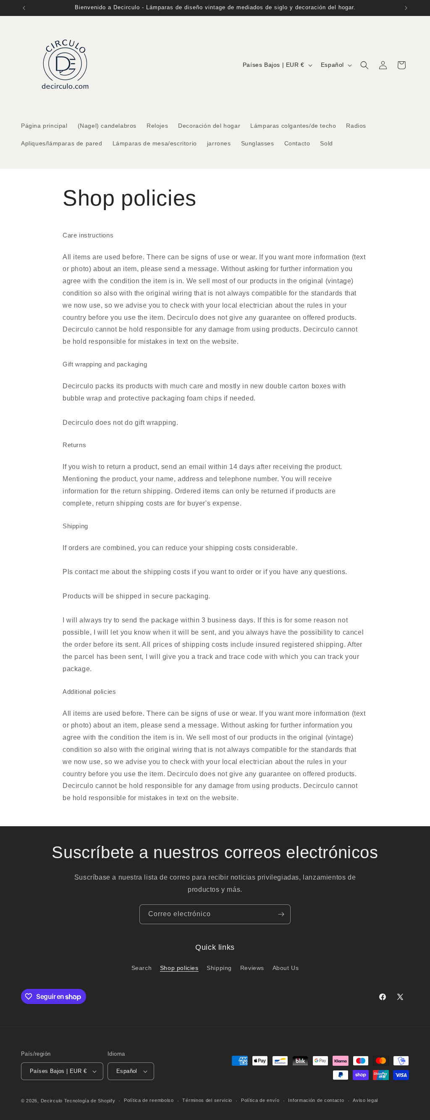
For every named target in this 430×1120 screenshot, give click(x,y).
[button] (364, 65)
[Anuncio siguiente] (406, 8)
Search (141, 968)
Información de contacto (316, 1100)
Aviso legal (365, 1100)
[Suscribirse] (281, 914)
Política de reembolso (149, 1100)
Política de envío (260, 1100)
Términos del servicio (207, 1100)
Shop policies (179, 968)
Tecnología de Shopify (89, 1100)
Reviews (252, 968)
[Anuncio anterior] (24, 8)
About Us (286, 968)
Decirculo (52, 1100)
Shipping (219, 968)
